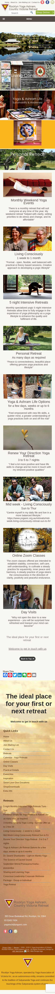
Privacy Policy (7, 947)
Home (7, 2)
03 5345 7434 (10, 920)
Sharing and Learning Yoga (16, 872)
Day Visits (8, 766)
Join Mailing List (24, 2)
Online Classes (10, 762)
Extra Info (7, 791)
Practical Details (11, 770)
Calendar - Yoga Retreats (15, 757)
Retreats (7, 753)
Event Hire (8, 774)
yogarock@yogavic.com (15, 924)
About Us (14, 2)
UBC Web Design (18, 951)
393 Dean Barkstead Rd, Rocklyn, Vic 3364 (25, 916)
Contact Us (36, 2)
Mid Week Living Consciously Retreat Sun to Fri (26, 835)
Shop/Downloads (11, 787)
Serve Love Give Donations (16, 782)
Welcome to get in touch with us (27, 648)
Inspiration (8, 778)
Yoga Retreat (9, 884)
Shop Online (43, 12)
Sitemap (16, 947)
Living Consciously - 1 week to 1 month (21, 831)
